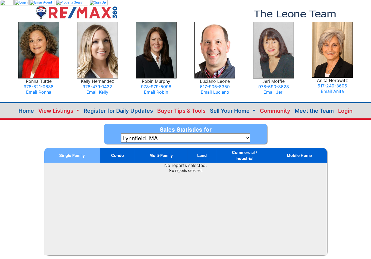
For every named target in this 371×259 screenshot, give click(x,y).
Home (26, 111)
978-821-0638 (39, 86)
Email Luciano (215, 92)
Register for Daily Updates (118, 111)
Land (202, 155)
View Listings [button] (56, 111)
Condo (117, 155)
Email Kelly (97, 92)
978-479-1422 (97, 86)
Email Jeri (273, 92)
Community (275, 111)
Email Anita (332, 91)
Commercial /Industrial (244, 155)
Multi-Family (161, 155)
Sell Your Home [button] (230, 111)
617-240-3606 (332, 86)
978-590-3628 (273, 86)
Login (345, 111)
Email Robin (156, 92)
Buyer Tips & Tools (181, 111)
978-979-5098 (156, 86)
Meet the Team (314, 111)
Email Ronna (38, 92)
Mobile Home (299, 155)
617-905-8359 (215, 86)
